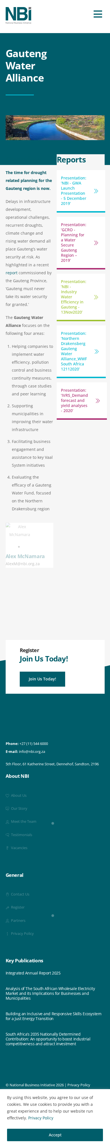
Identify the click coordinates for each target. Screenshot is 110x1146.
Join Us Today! (42, 679)
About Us (18, 795)
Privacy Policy (40, 1118)
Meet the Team (23, 821)
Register (17, 907)
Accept (55, 1135)
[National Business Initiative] (18, 21)
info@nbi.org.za (32, 751)
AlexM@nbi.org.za (23, 563)
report (11, 272)
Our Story (18, 808)
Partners (17, 920)
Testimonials (21, 834)
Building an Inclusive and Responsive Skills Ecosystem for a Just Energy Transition (54, 1016)
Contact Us (19, 894)
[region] (55, 1117)
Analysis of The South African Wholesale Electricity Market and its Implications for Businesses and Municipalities (50, 993)
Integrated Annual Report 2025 (33, 973)
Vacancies (18, 847)
